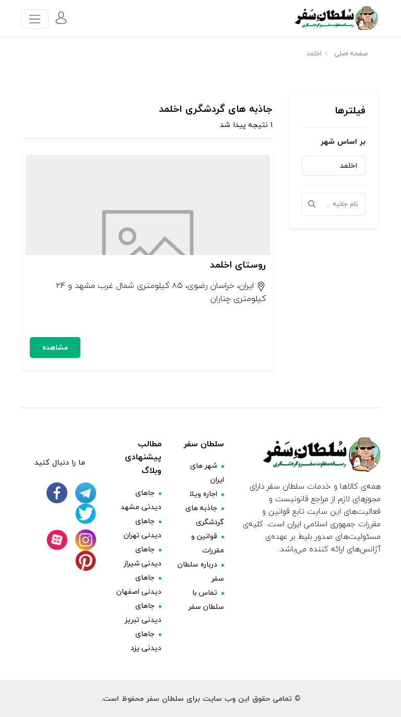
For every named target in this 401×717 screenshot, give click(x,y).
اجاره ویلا (203, 493)
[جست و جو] (315, 204)
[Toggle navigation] (35, 19)
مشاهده (55, 347)
